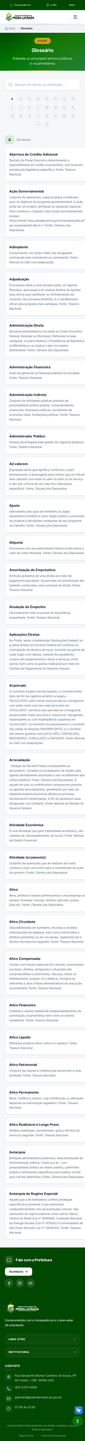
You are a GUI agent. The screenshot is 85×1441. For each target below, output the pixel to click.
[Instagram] (20, 1283)
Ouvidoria (16, 1271)
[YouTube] (30, 1283)
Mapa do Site (26, 1435)
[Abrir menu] (75, 17)
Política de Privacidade (53, 1435)
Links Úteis (16, 1339)
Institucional (19, 1352)
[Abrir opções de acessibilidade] (78, 1421)
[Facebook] (9, 1283)
